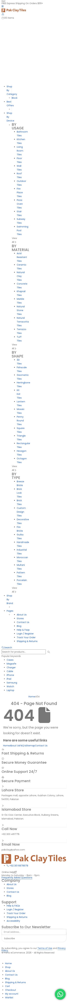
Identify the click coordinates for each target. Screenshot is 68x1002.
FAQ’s (23, 745)
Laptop (10, 690)
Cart (7, 986)
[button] (7, 647)
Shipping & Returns (15, 982)
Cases (10, 659)
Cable (10, 671)
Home (6, 745)
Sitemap (30, 745)
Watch (10, 686)
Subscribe (9, 938)
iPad (9, 678)
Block (14, 97)
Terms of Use (44, 948)
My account (11, 993)
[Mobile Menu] (2, 6)
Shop (8, 967)
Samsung (12, 682)
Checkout (10, 990)
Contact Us (41, 745)
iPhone (10, 675)
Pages (10, 610)
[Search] (48, 652)
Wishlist (9, 997)
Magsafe (11, 663)
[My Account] (3, 14)
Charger (11, 667)
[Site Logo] (14, 10)
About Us (15, 745)
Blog (7, 978)
